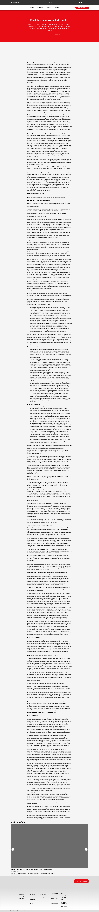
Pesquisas (32, 894)
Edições (32, 7)
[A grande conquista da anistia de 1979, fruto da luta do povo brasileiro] (49, 846)
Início (18, 2)
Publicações (40, 7)
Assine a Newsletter (82, 881)
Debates (49, 7)
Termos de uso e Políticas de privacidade (17, 910)
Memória (53, 895)
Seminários (64, 906)
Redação (57, 34)
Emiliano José (16, 871)
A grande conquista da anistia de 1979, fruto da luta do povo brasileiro (31, 869)
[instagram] (84, 2)
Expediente (57, 7)
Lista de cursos (44, 892)
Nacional (49, 14)
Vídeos (31, 903)
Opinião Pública (54, 898)
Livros (31, 892)
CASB (62, 899)
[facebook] (81, 2)
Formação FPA (43, 897)
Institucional (76, 889)
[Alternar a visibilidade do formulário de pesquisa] (67, 8)
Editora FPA (53, 900)
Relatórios (32, 897)
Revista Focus (22, 894)
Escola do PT (43, 894)
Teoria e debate (23, 892)
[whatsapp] (87, 2)
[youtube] (79, 2)
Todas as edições (16, 875)
